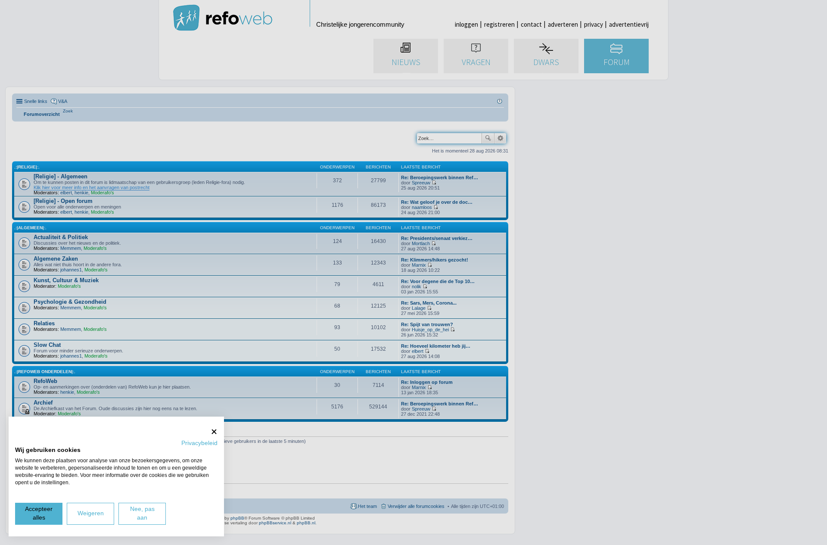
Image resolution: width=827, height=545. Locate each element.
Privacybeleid (199, 443)
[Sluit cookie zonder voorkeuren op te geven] (214, 431)
